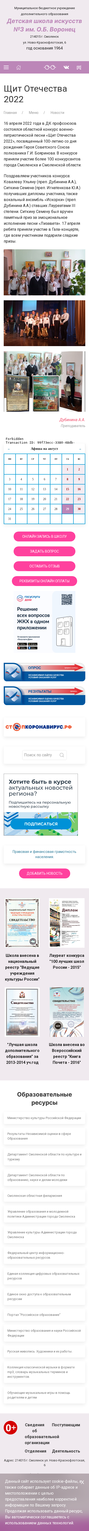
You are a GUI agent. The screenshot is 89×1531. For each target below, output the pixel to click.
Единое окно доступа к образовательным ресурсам (39, 1296)
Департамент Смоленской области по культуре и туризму (44, 1156)
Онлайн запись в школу (44, 536)
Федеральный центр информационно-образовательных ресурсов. (36, 1255)
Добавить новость (45, 873)
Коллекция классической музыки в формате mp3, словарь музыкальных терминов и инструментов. (41, 1371)
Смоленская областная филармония (34, 1196)
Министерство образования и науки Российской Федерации (44, 1333)
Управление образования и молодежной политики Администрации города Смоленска (41, 1214)
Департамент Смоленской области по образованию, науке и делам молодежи (37, 1177)
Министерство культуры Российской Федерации (44, 1118)
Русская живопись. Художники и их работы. (39, 1351)
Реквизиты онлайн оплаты (44, 581)
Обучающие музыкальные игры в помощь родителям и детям (38, 1395)
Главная (10, 113)
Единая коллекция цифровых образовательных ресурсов (43, 1276)
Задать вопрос (44, 551)
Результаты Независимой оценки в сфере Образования (39, 1136)
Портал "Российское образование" (34, 1315)
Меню (33, 113)
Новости (57, 113)
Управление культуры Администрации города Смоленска (42, 1234)
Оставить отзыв (44, 566)
